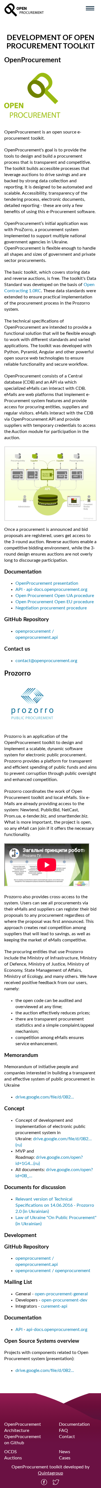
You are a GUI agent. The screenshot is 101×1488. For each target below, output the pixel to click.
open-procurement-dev (64, 1300)
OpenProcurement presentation (46, 583)
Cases (64, 1458)
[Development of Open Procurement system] (24, 10)
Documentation (74, 1424)
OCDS (10, 1452)
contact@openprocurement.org (46, 660)
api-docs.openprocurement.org (56, 1329)
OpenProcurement (22, 1424)
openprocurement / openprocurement (52, 1270)
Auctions (13, 1458)
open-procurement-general (61, 1294)
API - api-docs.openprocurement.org (51, 589)
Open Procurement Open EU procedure (54, 602)
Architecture (16, 1430)
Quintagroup (50, 1473)
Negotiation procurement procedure (51, 608)
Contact (67, 1436)
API (18, 1329)
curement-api (54, 1306)
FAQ (63, 1430)
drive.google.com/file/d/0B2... (44, 1097)
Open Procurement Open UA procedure (54, 595)
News (64, 1452)
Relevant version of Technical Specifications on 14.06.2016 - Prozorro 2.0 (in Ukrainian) (54, 1205)
